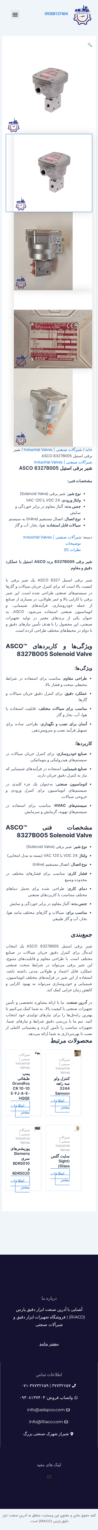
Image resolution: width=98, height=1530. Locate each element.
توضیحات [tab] (72, 543)
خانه (88, 449)
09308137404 (56, 14)
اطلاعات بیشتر (60, 1104)
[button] (15, 14)
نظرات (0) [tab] (72, 549)
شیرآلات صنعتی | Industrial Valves (53, 449)
